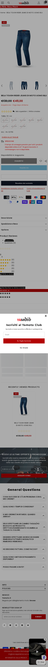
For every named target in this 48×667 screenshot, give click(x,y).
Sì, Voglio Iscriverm (24, 341)
